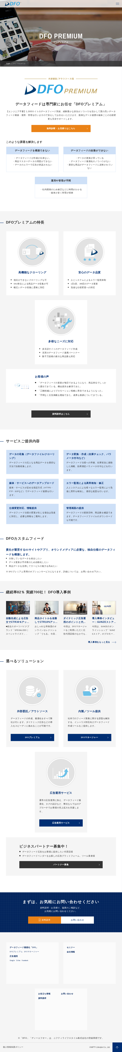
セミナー (71, 947)
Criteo (18, 960)
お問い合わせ (67, 993)
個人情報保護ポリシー (13, 1047)
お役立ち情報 (44, 993)
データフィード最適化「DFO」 (24, 947)
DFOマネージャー (31, 951)
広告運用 (14, 956)
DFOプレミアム (16, 951)
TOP (8, 63)
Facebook (25, 960)
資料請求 (42, 998)
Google (12, 960)
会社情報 (71, 952)
